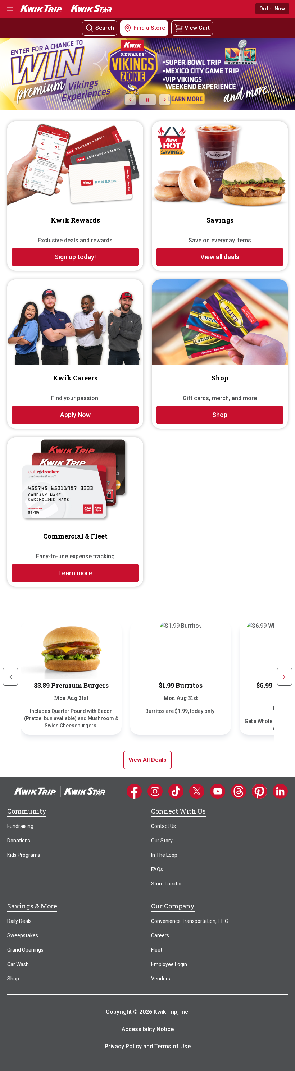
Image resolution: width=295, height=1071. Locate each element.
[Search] (89, 28)
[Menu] (10, 8)
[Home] (59, 790)
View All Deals (147, 759)
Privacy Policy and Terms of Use (148, 1046)
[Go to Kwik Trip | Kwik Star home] (66, 8)
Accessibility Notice (148, 1029)
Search (104, 27)
